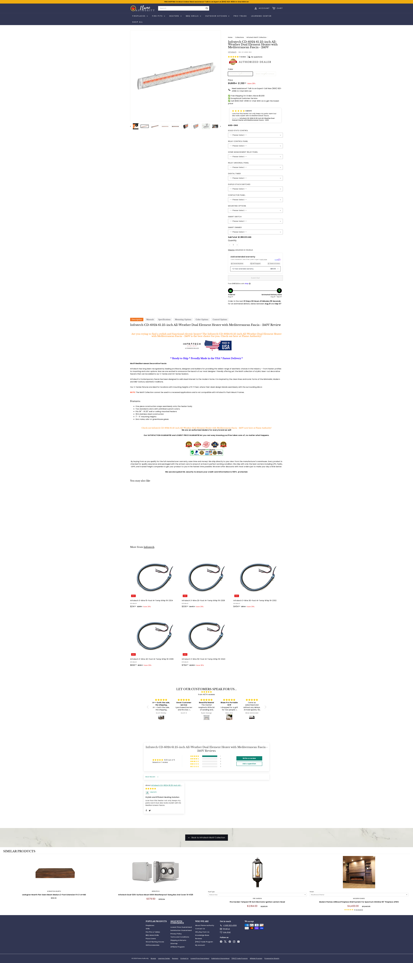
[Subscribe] (240, 488)
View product (54, 874)
